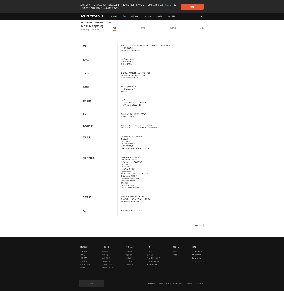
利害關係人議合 (107, 264)
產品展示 (114, 16)
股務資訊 (129, 255)
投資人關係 (147, 16)
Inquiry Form (199, 261)
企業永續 (134, 16)
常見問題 (173, 28)
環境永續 (105, 255)
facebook (198, 251)
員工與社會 (106, 261)
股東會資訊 (129, 261)
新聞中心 (159, 16)
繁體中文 (92, 283)
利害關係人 (129, 264)
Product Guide (152, 264)
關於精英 (171, 16)
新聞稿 (175, 251)
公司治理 (129, 258)
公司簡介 (83, 251)
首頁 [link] (82, 22)
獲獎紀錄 (83, 255)
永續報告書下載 (107, 268)
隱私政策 (168, 5)
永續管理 (105, 251)
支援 (124, 16)
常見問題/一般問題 (153, 258)
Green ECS (84, 268)
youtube (198, 255)
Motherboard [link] (100, 22)
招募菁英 (83, 258)
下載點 (143, 28)
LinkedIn (198, 258)
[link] (89, 22)
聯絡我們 (83, 261)
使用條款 (190, 283)
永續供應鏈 (106, 258)
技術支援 (150, 255)
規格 (114, 28)
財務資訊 (129, 251)
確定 (192, 7)
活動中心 (176, 255)
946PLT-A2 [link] (110, 22)
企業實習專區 (85, 264)
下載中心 (150, 251)
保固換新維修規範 (153, 261)
